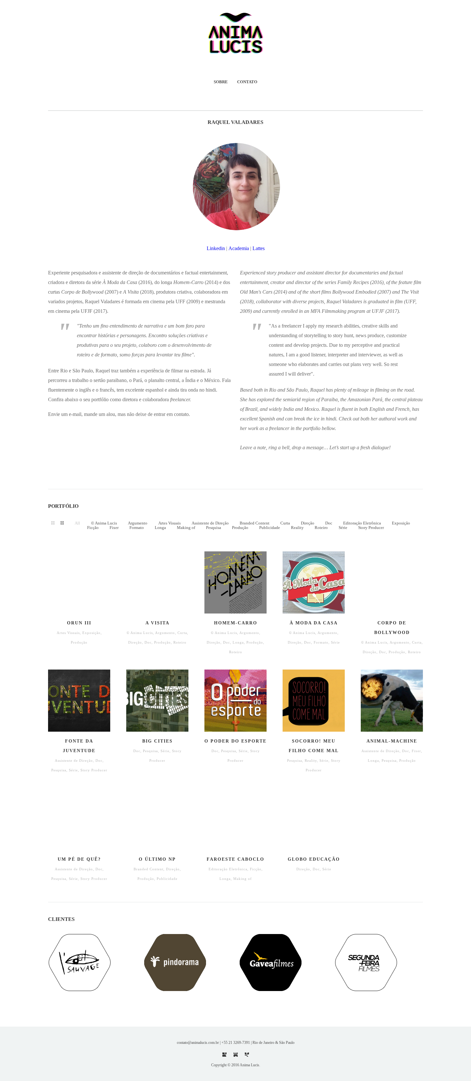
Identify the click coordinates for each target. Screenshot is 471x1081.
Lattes (258, 248)
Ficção (93, 527)
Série (343, 527)
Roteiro (321, 527)
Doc (328, 523)
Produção (240, 527)
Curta (285, 523)
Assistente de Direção (210, 523)
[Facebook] (224, 1055)
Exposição (401, 523)
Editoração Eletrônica (362, 523)
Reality (297, 527)
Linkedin (216, 248)
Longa (160, 527)
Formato (136, 527)
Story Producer (371, 527)
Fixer (114, 527)
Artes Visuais (169, 523)
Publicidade (269, 527)
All (77, 523)
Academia (238, 248)
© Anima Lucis (104, 523)
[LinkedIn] (236, 1055)
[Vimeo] (247, 1055)
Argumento (137, 523)
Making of (186, 527)
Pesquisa (213, 527)
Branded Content (254, 523)
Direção (307, 523)
